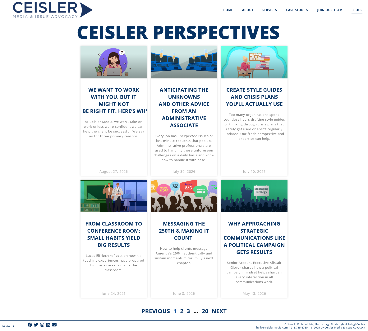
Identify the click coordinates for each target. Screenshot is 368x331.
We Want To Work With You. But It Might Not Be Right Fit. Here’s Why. (117, 100)
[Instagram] (42, 325)
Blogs (357, 10)
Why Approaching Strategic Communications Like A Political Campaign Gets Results (254, 237)
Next (219, 311)
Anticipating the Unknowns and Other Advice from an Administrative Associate (184, 107)
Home (228, 10)
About (247, 10)
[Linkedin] (48, 325)
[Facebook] (30, 325)
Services (269, 10)
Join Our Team (330, 10)
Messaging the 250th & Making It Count (184, 230)
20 (205, 311)
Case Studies (297, 10)
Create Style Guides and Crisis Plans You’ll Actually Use (254, 96)
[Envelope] (54, 325)
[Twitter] (36, 325)
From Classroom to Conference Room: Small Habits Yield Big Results (113, 234)
